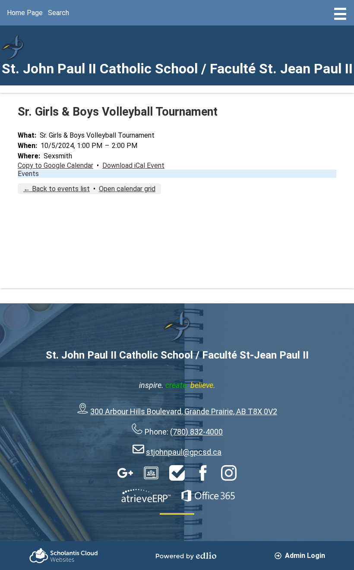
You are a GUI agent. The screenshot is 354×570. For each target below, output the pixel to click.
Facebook (203, 473)
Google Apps (125, 473)
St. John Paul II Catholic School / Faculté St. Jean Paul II (177, 68)
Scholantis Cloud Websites (63, 555)
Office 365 (208, 495)
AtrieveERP (146, 495)
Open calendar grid (127, 189)
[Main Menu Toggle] (340, 13)
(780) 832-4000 (196, 431)
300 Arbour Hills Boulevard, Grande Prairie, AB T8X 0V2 (183, 411)
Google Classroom (151, 473)
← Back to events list (56, 189)
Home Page (25, 13)
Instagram (228, 473)
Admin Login (305, 555)
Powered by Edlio (186, 555)
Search (58, 13)
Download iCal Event (133, 165)
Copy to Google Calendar (55, 165)
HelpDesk (177, 473)
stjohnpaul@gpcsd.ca (183, 452)
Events (28, 174)
